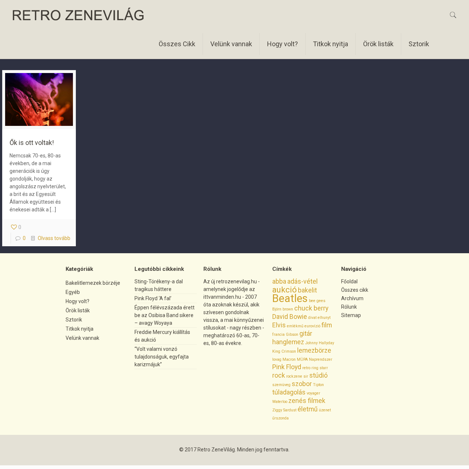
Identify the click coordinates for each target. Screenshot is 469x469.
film (326, 325)
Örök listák (78, 310)
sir (305, 376)
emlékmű (295, 326)
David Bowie (289, 316)
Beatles (290, 298)
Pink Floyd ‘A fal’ (152, 298)
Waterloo (279, 401)
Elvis (279, 325)
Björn (276, 309)
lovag (276, 359)
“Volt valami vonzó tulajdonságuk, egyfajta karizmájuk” (161, 356)
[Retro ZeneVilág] (78, 14)
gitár (305, 333)
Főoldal (349, 281)
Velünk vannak (82, 338)
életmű (308, 409)
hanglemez (288, 342)
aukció (284, 289)
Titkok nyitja (79, 329)
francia (278, 334)
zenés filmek (306, 400)
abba (279, 281)
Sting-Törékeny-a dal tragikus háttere (158, 285)
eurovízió (312, 326)
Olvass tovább (54, 238)
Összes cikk (354, 290)
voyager (313, 393)
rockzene (294, 376)
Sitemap (351, 315)
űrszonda (280, 418)
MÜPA (302, 359)
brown (287, 309)
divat (312, 317)
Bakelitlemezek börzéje (93, 283)
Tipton (318, 384)
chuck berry (311, 308)
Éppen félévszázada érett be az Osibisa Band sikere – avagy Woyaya (164, 315)
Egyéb (73, 292)
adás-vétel (302, 281)
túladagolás (289, 392)
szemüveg (281, 384)
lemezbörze (314, 350)
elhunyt (324, 317)
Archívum (352, 298)
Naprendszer (320, 359)
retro (306, 368)
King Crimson (284, 351)
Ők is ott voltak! (32, 142)
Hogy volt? (77, 301)
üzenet (325, 410)
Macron (289, 359)
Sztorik (74, 320)
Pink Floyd (286, 367)
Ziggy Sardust (284, 410)
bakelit (307, 290)
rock (278, 375)
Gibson (292, 334)
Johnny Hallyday (319, 343)
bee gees (317, 300)
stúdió (318, 375)
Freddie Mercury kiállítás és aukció (162, 336)
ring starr (319, 368)
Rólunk (349, 307)
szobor (302, 384)
